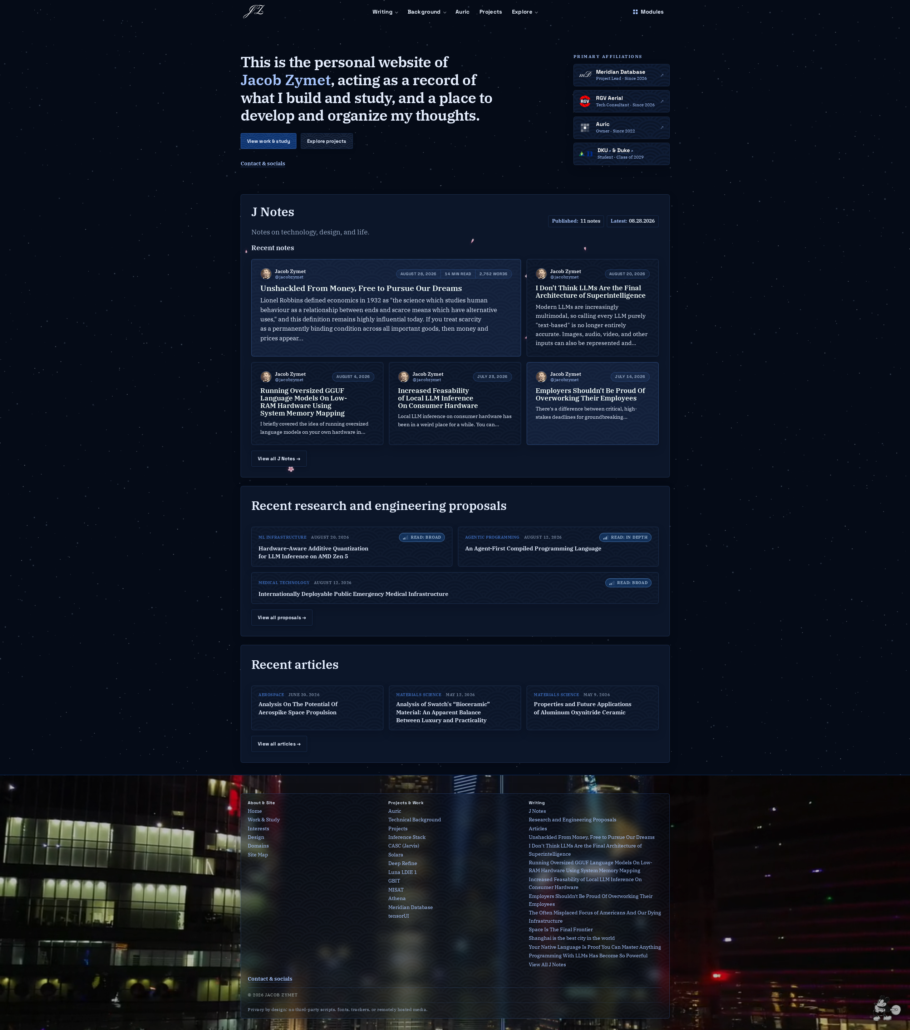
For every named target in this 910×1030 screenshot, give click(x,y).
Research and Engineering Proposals (572, 819)
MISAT (396, 889)
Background (424, 11)
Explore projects (326, 141)
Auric (463, 11)
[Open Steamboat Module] (888, 1006)
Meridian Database (410, 907)
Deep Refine (402, 863)
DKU (602, 150)
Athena (397, 898)
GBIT (394, 881)
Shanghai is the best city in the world (572, 938)
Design (256, 837)
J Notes (537, 810)
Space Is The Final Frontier (561, 929)
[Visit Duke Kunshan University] (582, 153)
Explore (522, 11)
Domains (258, 845)
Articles (538, 828)
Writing (383, 11)
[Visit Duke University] (589, 153)
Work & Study (264, 819)
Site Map (258, 854)
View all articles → (279, 744)
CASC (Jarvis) (403, 845)
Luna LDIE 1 (402, 872)
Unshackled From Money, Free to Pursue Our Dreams (592, 837)
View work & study (268, 141)
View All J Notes (547, 964)
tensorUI (398, 916)
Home (255, 810)
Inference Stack (407, 837)
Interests (258, 828)
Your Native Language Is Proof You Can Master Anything (595, 946)
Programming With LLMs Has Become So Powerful (588, 955)
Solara (395, 854)
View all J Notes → (279, 459)
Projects (490, 11)
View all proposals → (282, 617)
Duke (623, 150)
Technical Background (414, 819)
